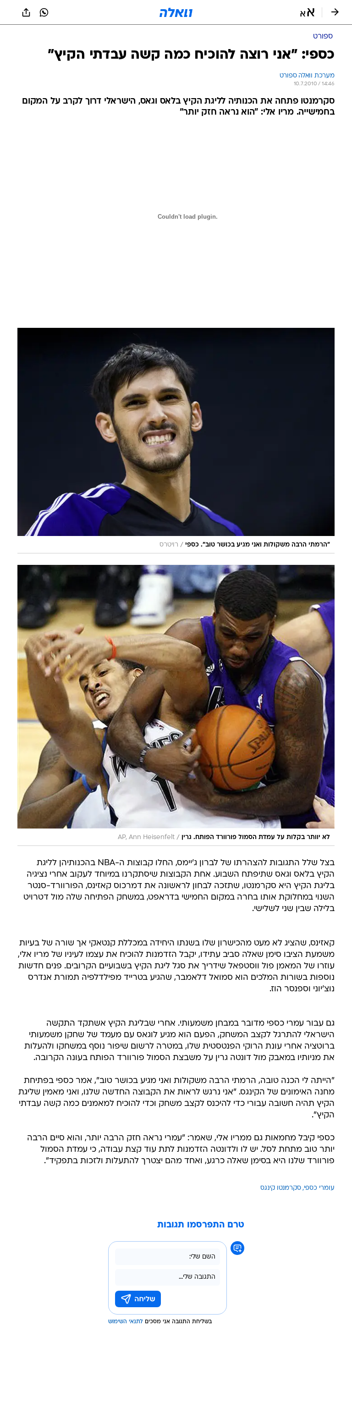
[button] (307, 12)
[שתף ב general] (26, 12)
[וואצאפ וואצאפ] (44, 12)
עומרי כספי (319, 1188)
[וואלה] (176, 12)
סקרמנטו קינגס (280, 1188)
